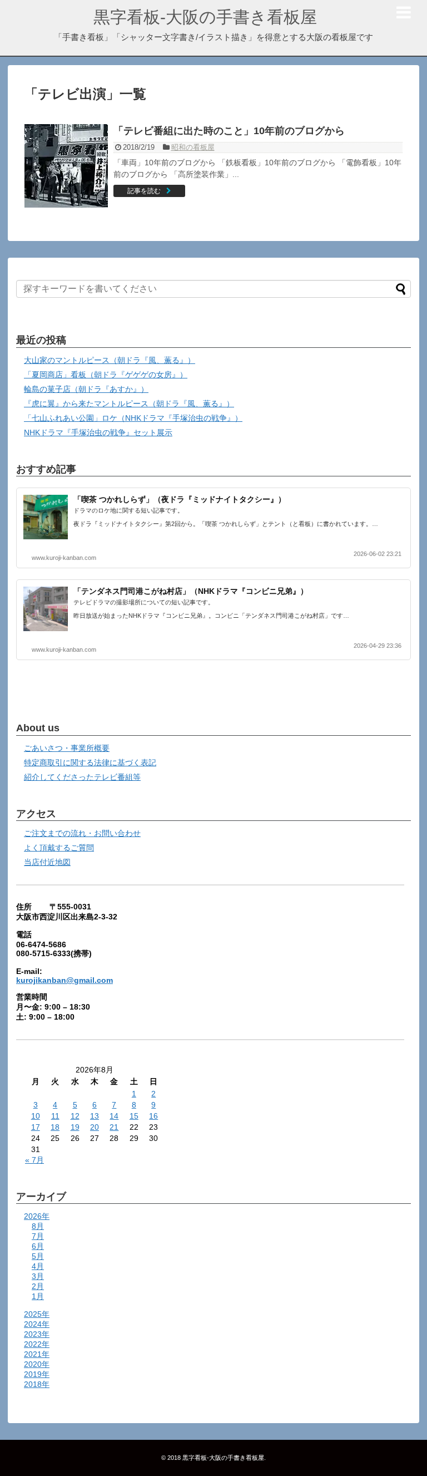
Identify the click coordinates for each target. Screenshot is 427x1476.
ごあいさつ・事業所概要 (67, 748)
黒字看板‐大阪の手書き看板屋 (205, 17)
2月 (38, 1286)
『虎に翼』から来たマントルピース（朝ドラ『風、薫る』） (129, 403)
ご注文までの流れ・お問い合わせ (82, 833)
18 (55, 1127)
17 (35, 1127)
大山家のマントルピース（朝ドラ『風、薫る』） (109, 360)
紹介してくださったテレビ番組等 (82, 777)
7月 (38, 1236)
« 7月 (34, 1159)
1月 (38, 1296)
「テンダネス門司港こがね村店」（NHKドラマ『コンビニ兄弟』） (190, 591)
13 (94, 1115)
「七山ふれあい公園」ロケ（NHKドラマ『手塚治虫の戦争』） (133, 418)
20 (94, 1127)
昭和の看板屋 (193, 147)
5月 (38, 1256)
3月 (38, 1276)
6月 (38, 1246)
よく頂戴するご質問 (59, 847)
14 (114, 1115)
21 (114, 1127)
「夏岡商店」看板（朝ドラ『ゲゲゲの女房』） (105, 374)
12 (75, 1115)
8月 (38, 1226)
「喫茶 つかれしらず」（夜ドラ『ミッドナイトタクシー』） (179, 499)
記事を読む (144, 191)
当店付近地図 (47, 862)
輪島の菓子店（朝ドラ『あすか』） (86, 389)
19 (75, 1127)
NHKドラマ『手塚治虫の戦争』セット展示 (98, 432)
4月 (38, 1266)
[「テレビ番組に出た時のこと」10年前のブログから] (66, 166)
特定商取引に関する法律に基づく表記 (90, 762)
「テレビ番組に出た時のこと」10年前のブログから (229, 130)
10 (35, 1115)
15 (134, 1115)
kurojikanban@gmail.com (64, 980)
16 (153, 1115)
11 (55, 1115)
